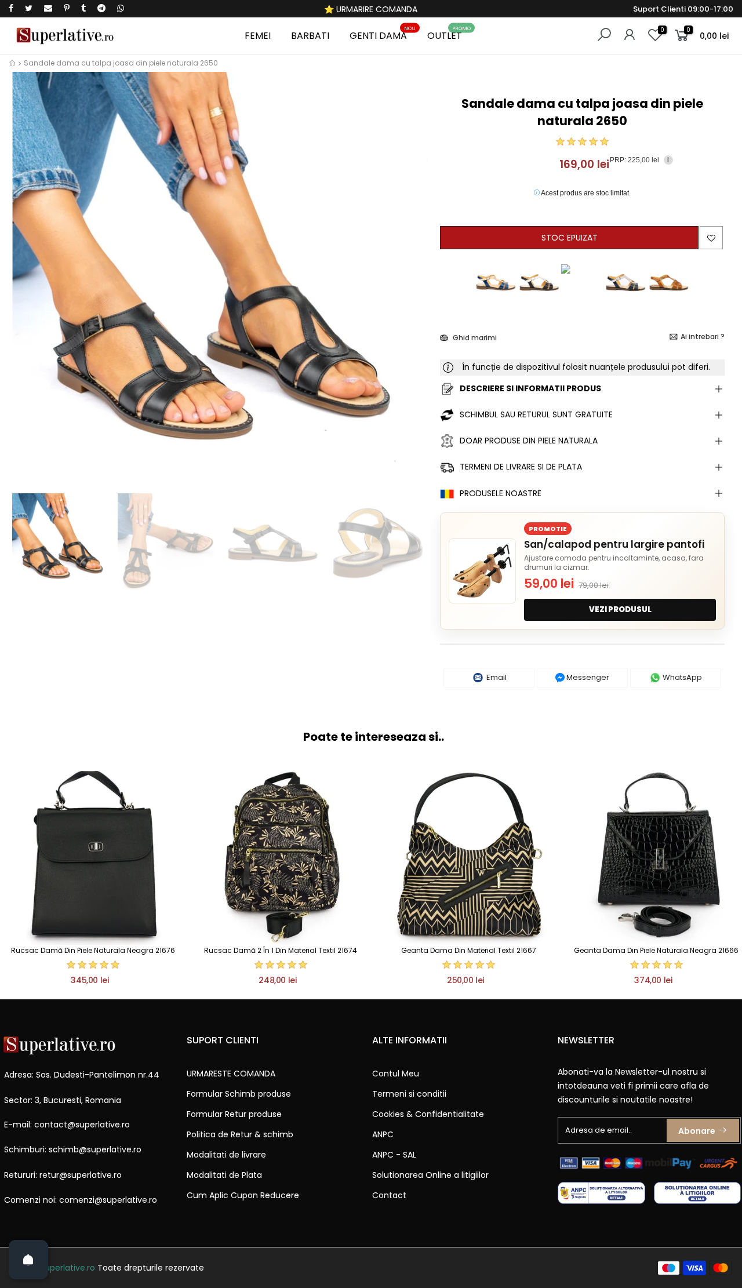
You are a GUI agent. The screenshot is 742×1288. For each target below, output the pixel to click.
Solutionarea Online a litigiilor (430, 1175)
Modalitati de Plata (224, 1175)
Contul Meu (395, 1073)
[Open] (28, 1259)
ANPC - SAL (394, 1154)
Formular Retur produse (234, 1114)
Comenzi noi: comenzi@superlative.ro (80, 1200)
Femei (258, 35)
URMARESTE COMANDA (231, 1073)
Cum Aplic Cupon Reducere (243, 1195)
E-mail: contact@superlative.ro (67, 1124)
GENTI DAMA (383, 34)
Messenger (587, 677)
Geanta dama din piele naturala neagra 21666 (656, 950)
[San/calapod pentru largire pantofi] (482, 571)
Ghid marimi (474, 338)
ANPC (383, 1134)
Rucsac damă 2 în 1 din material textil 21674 (280, 950)
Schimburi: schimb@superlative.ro (72, 1149)
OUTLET (449, 34)
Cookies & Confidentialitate (428, 1114)
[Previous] (28, 290)
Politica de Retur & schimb (240, 1134)
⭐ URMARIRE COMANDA (370, 9)
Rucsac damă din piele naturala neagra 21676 (93, 950)
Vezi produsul (620, 609)
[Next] (412, 290)
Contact (389, 1195)
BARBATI (310, 35)
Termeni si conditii (409, 1094)
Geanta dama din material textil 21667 (468, 950)
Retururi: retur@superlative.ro (63, 1175)
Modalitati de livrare (226, 1154)
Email (496, 677)
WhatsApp (681, 677)
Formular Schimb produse (239, 1094)
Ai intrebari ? (703, 336)
